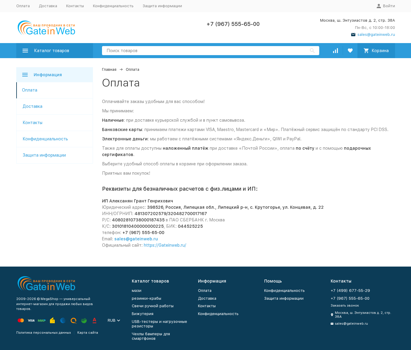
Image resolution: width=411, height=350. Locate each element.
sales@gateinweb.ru (136, 238)
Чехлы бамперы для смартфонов (151, 336)
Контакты (75, 6)
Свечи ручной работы (153, 306)
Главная (109, 69)
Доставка (48, 6)
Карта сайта (87, 333)
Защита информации (162, 6)
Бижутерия (142, 313)
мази (136, 290)
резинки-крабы (146, 298)
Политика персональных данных (43, 333)
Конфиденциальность (113, 6)
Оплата (23, 6)
